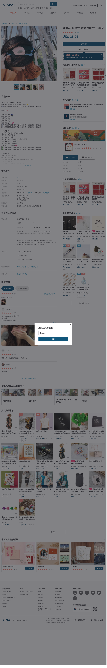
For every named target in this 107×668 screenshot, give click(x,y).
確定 (53, 339)
